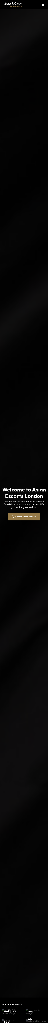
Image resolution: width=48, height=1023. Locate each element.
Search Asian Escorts (25, 516)
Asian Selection (13, 4)
